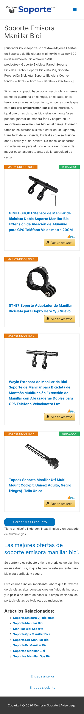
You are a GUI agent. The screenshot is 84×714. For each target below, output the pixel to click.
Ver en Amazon (61, 242)
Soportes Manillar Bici (29, 651)
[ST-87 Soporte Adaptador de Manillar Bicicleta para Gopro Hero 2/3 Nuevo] (42, 282)
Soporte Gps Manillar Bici (31, 634)
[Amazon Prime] (69, 236)
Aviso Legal (68, 705)
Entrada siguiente (42, 688)
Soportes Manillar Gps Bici (32, 656)
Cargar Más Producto (30, 522)
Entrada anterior (42, 676)
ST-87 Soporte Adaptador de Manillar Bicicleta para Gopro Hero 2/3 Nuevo (40, 308)
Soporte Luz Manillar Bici (31, 640)
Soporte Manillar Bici (28, 623)
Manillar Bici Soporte (28, 629)
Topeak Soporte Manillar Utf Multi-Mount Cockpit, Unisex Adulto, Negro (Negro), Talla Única (40, 485)
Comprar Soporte (46, 705)
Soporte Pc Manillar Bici (30, 645)
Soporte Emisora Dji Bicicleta (33, 617)
